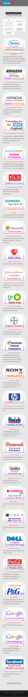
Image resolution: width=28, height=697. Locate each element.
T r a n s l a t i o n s (7, 168)
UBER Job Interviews (14, 525)
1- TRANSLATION (7, 164)
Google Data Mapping (14, 646)
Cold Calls (18, 527)
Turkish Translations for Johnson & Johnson (14, 282)
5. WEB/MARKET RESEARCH (19, 29)
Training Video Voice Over (10, 310)
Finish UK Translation (14, 429)
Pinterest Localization (14, 454)
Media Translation (8, 166)
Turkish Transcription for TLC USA (14, 187)
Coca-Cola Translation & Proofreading (14, 571)
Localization (6, 114)
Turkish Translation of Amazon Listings (14, 82)
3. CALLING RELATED (19, 24)
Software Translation (9, 240)
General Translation (18, 164)
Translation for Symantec (14, 352)
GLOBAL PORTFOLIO (13, 13)
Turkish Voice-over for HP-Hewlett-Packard (14, 405)
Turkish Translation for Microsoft (14, 235)
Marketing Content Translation (11, 88)
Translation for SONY (14, 380)
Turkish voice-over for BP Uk (14, 306)
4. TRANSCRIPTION (8, 28)
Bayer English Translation (14, 329)
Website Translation (16, 459)
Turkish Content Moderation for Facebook (14, 671)
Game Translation (15, 59)
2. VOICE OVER (8, 24)
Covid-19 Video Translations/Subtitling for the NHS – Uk (14, 133)
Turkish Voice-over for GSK (14, 261)
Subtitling (13, 140)
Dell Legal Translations (14, 548)
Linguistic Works (16, 483)
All (8, 20)
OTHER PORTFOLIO (14, 15)
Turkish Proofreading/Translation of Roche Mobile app (14, 54)
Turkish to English (18, 168)
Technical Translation (17, 217)
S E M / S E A (13, 359)
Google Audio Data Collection (14, 622)
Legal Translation (18, 457)
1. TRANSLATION (19, 20)
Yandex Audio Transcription (14, 478)
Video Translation (14, 604)
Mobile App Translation (16, 61)
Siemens (14, 212)
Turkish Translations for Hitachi (14, 107)
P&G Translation (14, 597)
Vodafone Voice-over (14, 501)
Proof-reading (16, 63)
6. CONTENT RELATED (8, 33)
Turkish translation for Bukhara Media (14, 161)
